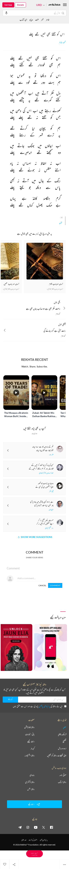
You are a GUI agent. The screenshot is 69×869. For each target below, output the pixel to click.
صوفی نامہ (62, 775)
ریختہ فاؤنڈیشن (29, 727)
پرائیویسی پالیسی (44, 706)
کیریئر (32, 748)
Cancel (42, 585)
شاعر (47, 19)
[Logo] (54, 5)
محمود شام (62, 42)
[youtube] (35, 827)
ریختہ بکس (30, 789)
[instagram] (27, 827)
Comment (55, 585)
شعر (42, 19)
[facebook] (51, 827)
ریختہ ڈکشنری (29, 782)
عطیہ (64, 727)
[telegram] (20, 827)
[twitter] (43, 827)
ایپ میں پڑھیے (34, 853)
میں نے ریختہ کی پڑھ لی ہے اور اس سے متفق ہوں (37, 706)
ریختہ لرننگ (62, 782)
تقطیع (64, 741)
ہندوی (32, 775)
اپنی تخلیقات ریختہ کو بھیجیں (56, 755)
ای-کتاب (23, 19)
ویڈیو (31, 19)
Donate (20, 5)
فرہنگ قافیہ (62, 734)
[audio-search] (6, 12)
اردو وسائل (62, 748)
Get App (8, 5)
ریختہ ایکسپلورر (29, 755)
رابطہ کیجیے (30, 741)
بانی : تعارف (29, 734)
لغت (37, 19)
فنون (60, 222)
